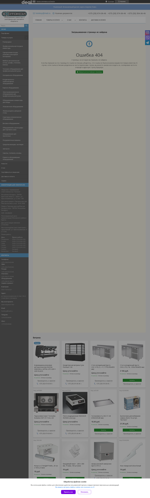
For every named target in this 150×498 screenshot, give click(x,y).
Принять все (68, 492)
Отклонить (84, 492)
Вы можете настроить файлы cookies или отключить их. (74, 487)
